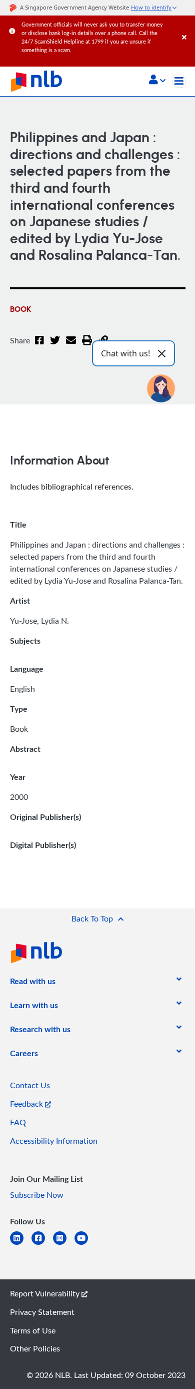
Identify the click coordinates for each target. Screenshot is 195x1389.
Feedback (27, 1103)
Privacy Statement (42, 1311)
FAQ (18, 1122)
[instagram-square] (63, 1244)
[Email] (71, 346)
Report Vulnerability (46, 1293)
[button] (157, 81)
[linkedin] (21, 1244)
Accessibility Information (54, 1140)
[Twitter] (55, 346)
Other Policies (35, 1348)
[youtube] (85, 1244)
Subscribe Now (37, 1194)
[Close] (186, 27)
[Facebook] (39, 346)
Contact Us (30, 1085)
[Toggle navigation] (179, 81)
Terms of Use (33, 1330)
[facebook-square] (42, 1244)
